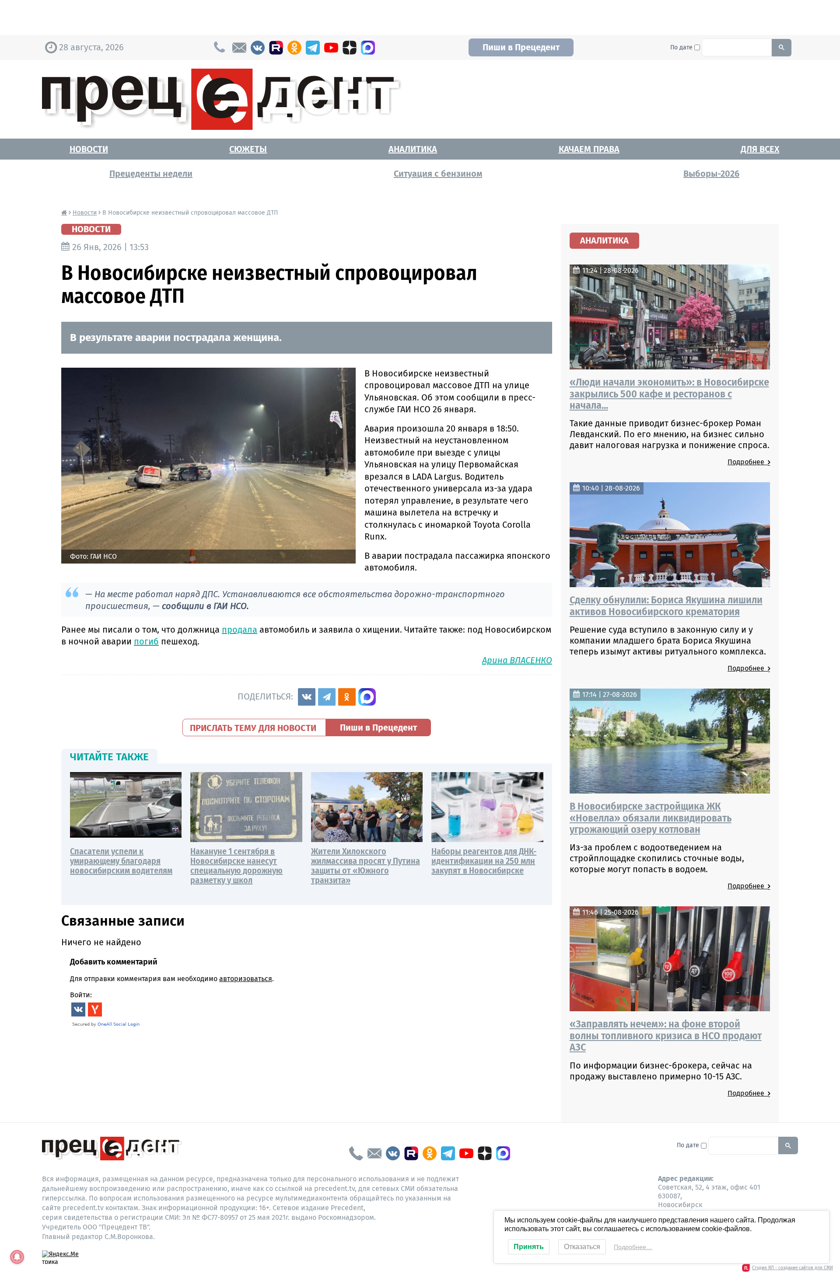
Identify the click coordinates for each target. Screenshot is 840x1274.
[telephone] (356, 1153)
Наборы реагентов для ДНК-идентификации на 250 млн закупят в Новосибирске (483, 861)
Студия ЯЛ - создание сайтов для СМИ (792, 1268)
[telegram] (313, 48)
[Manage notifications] (17, 1257)
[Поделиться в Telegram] (327, 697)
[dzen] (350, 48)
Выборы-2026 (711, 173)
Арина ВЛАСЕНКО (517, 660)
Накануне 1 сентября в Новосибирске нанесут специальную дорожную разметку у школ (236, 865)
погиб (146, 641)
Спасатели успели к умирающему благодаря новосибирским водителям (121, 861)
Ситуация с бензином (438, 173)
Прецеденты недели (150, 173)
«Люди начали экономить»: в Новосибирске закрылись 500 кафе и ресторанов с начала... (669, 393)
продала (239, 629)
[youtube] (331, 48)
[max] (368, 48)
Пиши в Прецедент (521, 47)
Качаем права (589, 149)
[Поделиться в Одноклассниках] (347, 697)
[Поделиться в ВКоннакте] (306, 697)
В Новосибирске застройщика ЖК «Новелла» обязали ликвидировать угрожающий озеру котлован (651, 817)
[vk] (258, 48)
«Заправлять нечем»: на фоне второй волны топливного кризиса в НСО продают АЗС (666, 1035)
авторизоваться (245, 979)
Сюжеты (248, 149)
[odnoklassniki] (294, 48)
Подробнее (748, 462)
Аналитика (412, 149)
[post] (239, 48)
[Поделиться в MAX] (367, 697)
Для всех (760, 149)
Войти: (81, 995)
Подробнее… (633, 1246)
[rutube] (276, 48)
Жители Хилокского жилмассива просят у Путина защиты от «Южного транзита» (365, 865)
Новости (89, 149)
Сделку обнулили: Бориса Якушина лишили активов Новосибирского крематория (666, 605)
